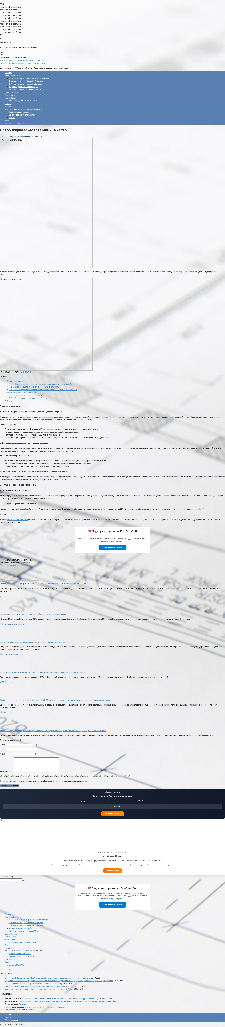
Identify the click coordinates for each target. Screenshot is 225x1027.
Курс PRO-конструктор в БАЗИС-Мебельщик (29, 78)
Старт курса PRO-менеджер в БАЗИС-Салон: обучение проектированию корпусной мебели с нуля (48, 978)
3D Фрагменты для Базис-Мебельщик (26, 81)
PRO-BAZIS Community (14, 123)
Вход (7, 120)
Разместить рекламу (112, 814)
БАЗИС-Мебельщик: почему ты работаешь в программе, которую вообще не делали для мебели (71, 998)
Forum (12, 118)
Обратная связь (11, 1020)
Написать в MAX (112, 871)
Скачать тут (26, 372)
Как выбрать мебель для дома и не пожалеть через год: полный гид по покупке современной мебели (72, 1001)
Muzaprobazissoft (12, 1010)
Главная (8, 73)
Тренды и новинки (14, 381)
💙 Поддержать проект (112, 548)
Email (3, 749)
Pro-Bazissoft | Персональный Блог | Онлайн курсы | (23, 63)
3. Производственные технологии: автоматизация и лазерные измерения (43, 390)
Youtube (8, 1017)
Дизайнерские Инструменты (22, 115)
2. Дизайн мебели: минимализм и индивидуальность (34, 387)
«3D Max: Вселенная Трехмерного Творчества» (45, 1007)
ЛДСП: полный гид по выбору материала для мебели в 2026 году (33, 983)
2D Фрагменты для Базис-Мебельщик (26, 84)
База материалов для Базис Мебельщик (27, 89)
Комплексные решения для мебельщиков (23, 109)
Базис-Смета (10, 95)
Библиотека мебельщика (20, 112)
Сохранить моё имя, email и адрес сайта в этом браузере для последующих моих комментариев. (45, 781)
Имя (2, 745)
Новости (8, 106)
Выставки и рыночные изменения (21, 392)
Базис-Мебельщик (13, 75)
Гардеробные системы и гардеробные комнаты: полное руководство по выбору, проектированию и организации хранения (59, 981)
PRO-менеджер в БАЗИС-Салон (23, 101)
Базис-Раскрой (11, 92)
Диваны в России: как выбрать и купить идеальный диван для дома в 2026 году (40, 986)
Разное (8, 104)
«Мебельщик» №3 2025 (17, 520)
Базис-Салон (10, 98)
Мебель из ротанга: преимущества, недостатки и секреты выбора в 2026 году (39, 989)
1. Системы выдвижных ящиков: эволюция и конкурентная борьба (40, 384)
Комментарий (6, 771)
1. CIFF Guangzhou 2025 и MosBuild (25, 395)
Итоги (8, 401)
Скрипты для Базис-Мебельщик (23, 87)
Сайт (2, 754)
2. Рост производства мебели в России (28, 398)
